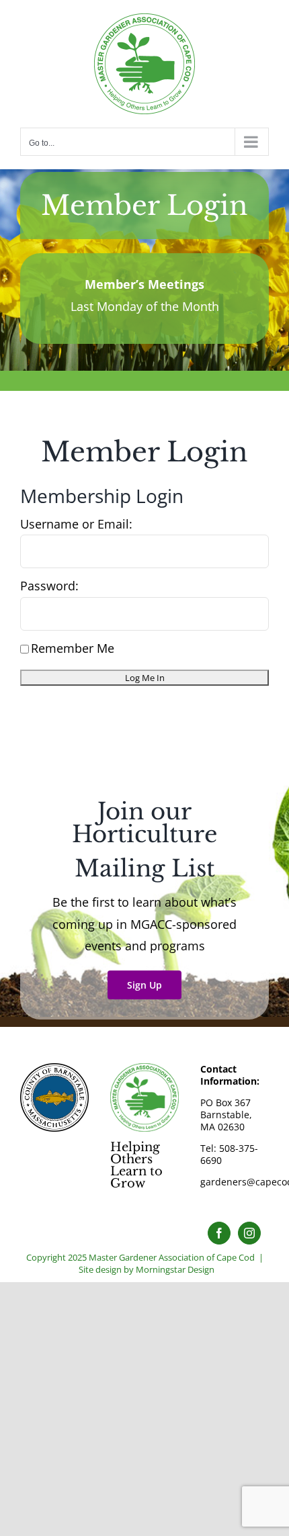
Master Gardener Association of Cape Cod (172, 1257)
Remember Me (72, 648)
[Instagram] (249, 1233)
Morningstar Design (175, 1269)
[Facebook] (219, 1233)
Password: (49, 586)
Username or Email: (76, 524)
